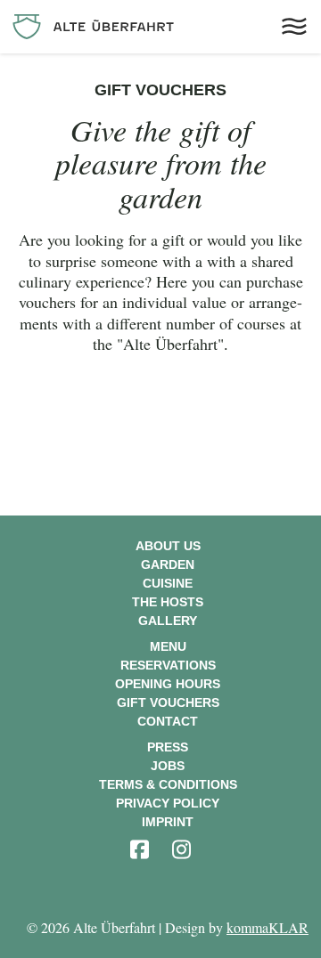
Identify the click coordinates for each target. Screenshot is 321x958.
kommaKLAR (267, 927)
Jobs (168, 766)
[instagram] (181, 850)
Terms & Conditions (168, 784)
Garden (167, 564)
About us (168, 546)
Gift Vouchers (168, 702)
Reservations (168, 665)
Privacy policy (167, 803)
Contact (167, 721)
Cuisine (168, 583)
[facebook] (139, 850)
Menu (168, 646)
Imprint (167, 822)
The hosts (167, 602)
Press (167, 747)
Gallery (167, 620)
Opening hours (167, 684)
